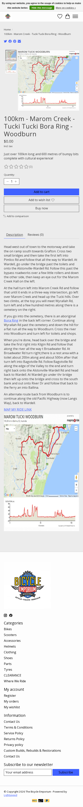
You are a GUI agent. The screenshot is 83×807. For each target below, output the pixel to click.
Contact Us (12, 721)
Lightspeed (10, 795)
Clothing (10, 652)
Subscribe (66, 772)
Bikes (8, 629)
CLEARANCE (12, 675)
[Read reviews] (16, 166)
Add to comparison (18, 216)
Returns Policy (14, 739)
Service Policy (13, 733)
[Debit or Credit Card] (40, 801)
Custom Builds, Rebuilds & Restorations (32, 750)
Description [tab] (14, 234)
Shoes (8, 658)
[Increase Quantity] (15, 181)
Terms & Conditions (18, 727)
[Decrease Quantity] (7, 181)
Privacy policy (13, 745)
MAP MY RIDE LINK (18, 409)
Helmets (10, 646)
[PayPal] (34, 801)
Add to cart (41, 192)
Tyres (8, 669)
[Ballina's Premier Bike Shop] (8, 16)
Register (10, 695)
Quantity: (9, 174)
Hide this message (42, 8)
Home (7, 29)
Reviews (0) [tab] (36, 234)
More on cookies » (66, 8)
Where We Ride (15, 681)
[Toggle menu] (75, 16)
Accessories (12, 641)
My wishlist (12, 707)
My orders (11, 701)
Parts (8, 664)
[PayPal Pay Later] (46, 801)
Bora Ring (11, 320)
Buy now (41, 208)
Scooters (10, 635)
